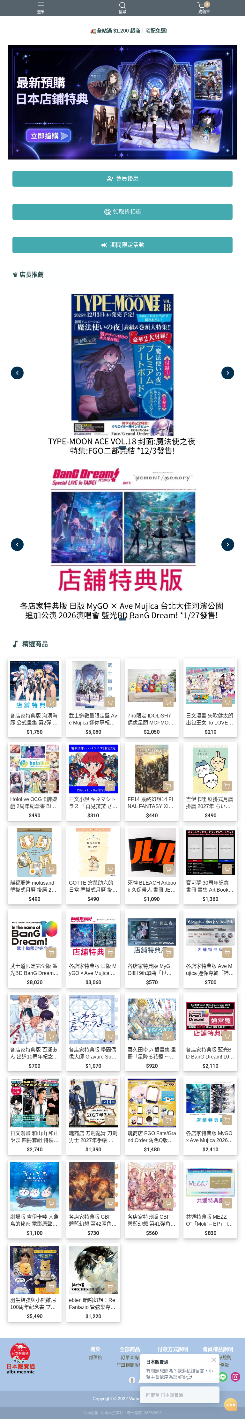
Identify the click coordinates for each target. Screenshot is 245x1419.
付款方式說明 (173, 1349)
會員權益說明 (218, 1349)
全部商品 (130, 1349)
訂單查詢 (130, 1357)
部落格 (95, 1357)
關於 (95, 1349)
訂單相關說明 (129, 1365)
